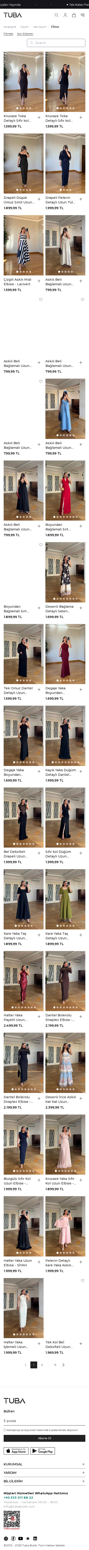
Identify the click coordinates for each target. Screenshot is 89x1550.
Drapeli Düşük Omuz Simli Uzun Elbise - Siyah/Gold (18, 200)
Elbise (55, 26)
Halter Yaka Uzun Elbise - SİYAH (18, 1263)
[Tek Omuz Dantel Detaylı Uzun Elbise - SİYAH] (24, 654)
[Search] (56, 15)
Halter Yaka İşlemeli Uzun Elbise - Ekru (15, 1344)
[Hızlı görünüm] (39, 117)
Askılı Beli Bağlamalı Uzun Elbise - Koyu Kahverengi (58, 363)
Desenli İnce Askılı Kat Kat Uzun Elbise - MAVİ (60, 1099)
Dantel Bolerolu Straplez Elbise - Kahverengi (58, 1017)
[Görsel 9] (78, 762)
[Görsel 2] (20, 108)
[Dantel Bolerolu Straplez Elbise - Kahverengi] (65, 981)
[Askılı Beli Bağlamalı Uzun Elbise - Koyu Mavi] (24, 409)
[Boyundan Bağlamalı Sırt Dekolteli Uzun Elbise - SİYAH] (24, 572)
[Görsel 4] (27, 108)
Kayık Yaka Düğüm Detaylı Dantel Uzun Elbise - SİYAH (60, 772)
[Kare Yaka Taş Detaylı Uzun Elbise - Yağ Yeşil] (65, 899)
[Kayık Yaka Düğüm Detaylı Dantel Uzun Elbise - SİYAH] (65, 736)
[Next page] (63, 1364)
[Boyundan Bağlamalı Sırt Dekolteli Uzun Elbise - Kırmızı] (65, 490)
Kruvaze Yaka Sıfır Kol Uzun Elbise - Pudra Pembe (59, 1181)
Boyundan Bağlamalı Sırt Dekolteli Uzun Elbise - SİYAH (16, 608)
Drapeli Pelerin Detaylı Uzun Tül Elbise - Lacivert (59, 200)
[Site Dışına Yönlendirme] (6, 1538)
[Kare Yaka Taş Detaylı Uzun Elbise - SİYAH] (24, 899)
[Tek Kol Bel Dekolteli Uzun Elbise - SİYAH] (65, 1308)
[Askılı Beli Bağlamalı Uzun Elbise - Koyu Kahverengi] (65, 327)
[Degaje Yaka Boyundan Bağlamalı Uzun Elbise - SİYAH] (24, 736)
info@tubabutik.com (19, 1506)
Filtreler (8, 33)
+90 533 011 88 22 (18, 1497)
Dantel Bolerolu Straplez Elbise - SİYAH (17, 1099)
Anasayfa (10, 26)
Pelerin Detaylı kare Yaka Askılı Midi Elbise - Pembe (58, 1263)
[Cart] (74, 15)
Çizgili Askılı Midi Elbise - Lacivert (17, 281)
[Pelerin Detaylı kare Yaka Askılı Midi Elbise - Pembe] (65, 1226)
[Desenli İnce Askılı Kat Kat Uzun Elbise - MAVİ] (65, 1063)
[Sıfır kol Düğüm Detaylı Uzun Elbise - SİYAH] (65, 817)
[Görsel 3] (24, 108)
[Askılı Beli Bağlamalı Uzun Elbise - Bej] (65, 245)
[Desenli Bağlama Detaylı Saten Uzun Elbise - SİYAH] (65, 572)
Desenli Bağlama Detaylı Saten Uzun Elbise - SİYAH (59, 608)
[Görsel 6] (73, 108)
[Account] (65, 15)
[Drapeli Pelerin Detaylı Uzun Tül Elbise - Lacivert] (65, 163)
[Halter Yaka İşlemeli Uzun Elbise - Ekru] (24, 1308)
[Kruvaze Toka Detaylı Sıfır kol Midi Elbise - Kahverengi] (24, 82)
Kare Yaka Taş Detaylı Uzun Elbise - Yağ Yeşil (59, 936)
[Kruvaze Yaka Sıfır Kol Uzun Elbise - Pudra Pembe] (65, 1145)
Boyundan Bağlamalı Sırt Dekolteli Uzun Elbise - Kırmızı (57, 527)
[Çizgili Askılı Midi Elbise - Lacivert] (24, 245)
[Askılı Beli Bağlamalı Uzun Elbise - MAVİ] (65, 409)
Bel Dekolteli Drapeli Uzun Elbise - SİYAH (15, 854)
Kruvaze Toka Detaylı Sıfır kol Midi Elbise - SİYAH (57, 118)
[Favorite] (41, 54)
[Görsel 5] (30, 108)
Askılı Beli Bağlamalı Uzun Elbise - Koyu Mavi (19, 445)
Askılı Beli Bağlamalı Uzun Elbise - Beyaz (16, 363)
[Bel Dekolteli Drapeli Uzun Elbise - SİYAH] (24, 817)
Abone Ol (44, 1438)
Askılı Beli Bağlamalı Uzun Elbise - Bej (58, 281)
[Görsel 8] (77, 517)
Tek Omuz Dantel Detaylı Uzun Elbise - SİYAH (18, 690)
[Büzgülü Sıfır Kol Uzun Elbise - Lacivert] (24, 1145)
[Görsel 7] (73, 517)
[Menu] (82, 15)
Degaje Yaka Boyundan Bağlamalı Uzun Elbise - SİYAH (16, 772)
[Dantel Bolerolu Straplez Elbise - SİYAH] (24, 1063)
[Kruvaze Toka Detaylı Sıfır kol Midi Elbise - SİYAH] (65, 82)
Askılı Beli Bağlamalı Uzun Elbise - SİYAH (16, 527)
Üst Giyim (40, 26)
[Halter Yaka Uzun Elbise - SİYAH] (24, 1226)
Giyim (25, 26)
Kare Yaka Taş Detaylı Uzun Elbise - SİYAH (15, 936)
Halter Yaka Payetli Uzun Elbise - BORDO (17, 1017)
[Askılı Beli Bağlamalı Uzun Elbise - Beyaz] (24, 327)
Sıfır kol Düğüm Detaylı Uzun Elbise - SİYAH (58, 854)
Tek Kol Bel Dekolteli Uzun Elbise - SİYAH (57, 1344)
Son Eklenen (25, 33)
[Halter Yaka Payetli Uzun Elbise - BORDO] (24, 981)
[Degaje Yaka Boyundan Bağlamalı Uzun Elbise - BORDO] (65, 654)
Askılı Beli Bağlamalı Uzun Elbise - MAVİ (58, 445)
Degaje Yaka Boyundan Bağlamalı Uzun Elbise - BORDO (58, 690)
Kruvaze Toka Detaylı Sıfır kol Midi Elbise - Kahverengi (16, 118)
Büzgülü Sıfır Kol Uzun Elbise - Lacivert (17, 1181)
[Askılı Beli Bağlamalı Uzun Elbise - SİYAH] (24, 490)
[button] (44, 1464)
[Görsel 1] (17, 108)
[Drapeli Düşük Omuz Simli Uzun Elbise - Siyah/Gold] (24, 163)
